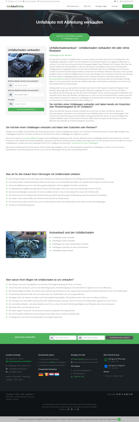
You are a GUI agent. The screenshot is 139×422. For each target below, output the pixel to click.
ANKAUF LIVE (79, 376)
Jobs (121, 376)
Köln (16, 379)
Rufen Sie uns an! (85, 359)
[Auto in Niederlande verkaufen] (51, 374)
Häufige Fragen (101, 6)
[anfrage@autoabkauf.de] (115, 1)
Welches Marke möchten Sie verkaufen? (23, 81)
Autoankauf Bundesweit (49, 359)
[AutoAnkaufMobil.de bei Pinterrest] (78, 409)
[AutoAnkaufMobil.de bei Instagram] (75, 409)
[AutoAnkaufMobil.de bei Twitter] (69, 409)
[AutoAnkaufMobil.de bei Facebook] (72, 409)
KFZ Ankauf (128, 6)
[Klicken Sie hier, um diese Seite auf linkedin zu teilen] (130, 394)
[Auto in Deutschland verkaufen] (40, 374)
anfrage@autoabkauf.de (17, 369)
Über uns (87, 6)
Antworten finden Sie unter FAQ (85, 362)
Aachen (9, 376)
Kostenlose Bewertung (26, 109)
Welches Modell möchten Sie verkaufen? (23, 90)
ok (119, 419)
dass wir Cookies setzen (108, 419)
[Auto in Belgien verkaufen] (46, 374)
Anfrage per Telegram (116, 365)
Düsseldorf (17, 376)
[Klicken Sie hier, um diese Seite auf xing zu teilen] (127, 394)
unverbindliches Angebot (119, 338)
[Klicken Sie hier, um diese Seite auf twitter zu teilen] (117, 394)
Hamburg (26, 376)
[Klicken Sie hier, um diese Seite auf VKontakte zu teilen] (122, 394)
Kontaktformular (15, 372)
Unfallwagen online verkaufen (63, 241)
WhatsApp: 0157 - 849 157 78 (19, 366)
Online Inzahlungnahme (82, 370)
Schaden (11, 100)
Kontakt (115, 6)
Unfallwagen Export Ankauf (62, 250)
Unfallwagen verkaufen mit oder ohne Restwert (70, 247)
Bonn (21, 379)
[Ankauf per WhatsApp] (118, 1)
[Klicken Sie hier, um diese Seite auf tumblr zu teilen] (132, 394)
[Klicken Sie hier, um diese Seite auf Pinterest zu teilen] (125, 394)
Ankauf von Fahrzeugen (53, 362)
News (116, 376)
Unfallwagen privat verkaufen (63, 237)
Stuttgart (9, 379)
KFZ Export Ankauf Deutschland (52, 365)
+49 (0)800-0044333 (127, 1)
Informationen (72, 6)
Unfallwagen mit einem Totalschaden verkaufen (70, 244)
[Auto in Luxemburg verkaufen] (56, 374)
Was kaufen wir (79, 373)
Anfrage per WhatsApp (116, 359)
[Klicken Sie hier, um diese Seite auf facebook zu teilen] (120, 394)
